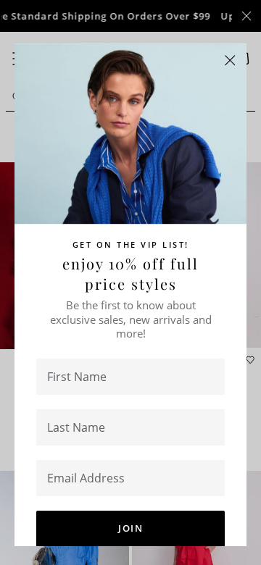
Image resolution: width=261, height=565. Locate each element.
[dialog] (130, 282)
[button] (230, 60)
